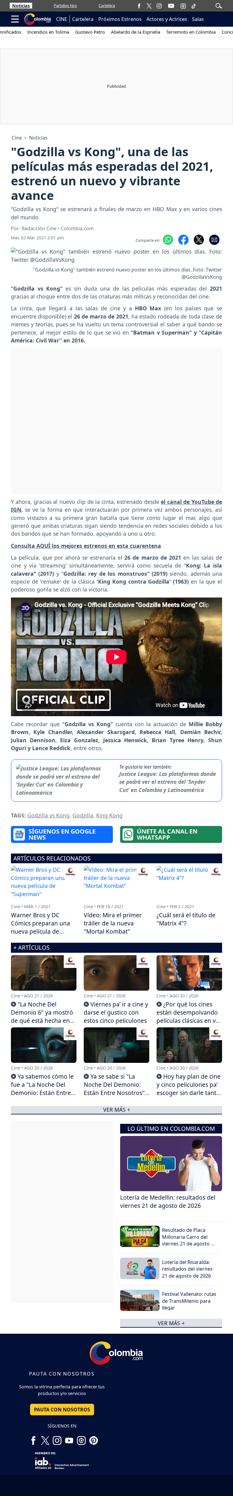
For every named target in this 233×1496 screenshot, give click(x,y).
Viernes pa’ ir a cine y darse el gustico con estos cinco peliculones (116, 1012)
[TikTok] (193, 6)
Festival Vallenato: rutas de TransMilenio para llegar (189, 1301)
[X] (149, 5)
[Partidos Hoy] (183, 6)
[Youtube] (171, 5)
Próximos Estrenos (120, 19)
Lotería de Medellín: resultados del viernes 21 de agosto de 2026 (167, 1201)
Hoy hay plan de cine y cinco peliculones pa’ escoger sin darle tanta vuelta (189, 1088)
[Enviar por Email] (214, 239)
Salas (198, 19)
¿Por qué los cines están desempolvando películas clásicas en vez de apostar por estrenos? (189, 1020)
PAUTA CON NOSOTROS (62, 1409)
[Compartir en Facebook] (183, 239)
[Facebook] (139, 5)
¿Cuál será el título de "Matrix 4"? (186, 919)
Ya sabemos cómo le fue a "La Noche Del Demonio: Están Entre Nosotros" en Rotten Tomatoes (42, 1092)
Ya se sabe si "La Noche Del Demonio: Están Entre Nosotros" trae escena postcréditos (114, 1092)
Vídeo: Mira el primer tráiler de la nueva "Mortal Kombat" (113, 923)
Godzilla (83, 815)
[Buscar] (218, 5)
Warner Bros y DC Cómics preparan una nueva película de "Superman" (40, 927)
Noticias (21, 5)
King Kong (109, 815)
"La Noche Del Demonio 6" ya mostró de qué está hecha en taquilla (42, 1016)
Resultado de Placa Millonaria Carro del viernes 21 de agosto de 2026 (189, 1240)
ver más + (171, 1322)
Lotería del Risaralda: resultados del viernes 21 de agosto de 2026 (187, 1269)
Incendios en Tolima (33, 32)
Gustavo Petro (74, 32)
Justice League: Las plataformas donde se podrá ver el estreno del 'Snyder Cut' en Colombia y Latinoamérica (167, 781)
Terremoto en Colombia (175, 32)
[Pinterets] (93, 1438)
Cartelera (107, 5)
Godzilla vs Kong (48, 815)
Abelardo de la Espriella (120, 32)
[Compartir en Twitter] (199, 239)
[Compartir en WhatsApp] (168, 239)
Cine (17, 137)
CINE (61, 19)
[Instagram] (159, 5)
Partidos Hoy (65, 5)
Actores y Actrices (167, 19)
